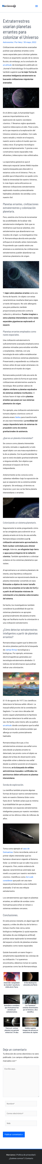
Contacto (29, 1158)
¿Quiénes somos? (16, 1158)
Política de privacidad (26, 1155)
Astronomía (8, 42)
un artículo (7, 65)
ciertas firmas (11, 650)
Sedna (17, 417)
